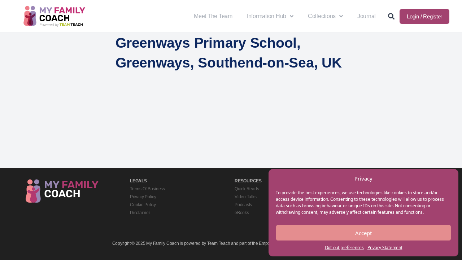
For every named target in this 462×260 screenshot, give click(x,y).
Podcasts (243, 204)
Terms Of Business (147, 188)
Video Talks (245, 196)
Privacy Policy (143, 196)
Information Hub (266, 16)
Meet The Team (213, 16)
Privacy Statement (384, 247)
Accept (363, 233)
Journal (366, 16)
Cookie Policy (143, 204)
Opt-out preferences (344, 247)
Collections (322, 16)
